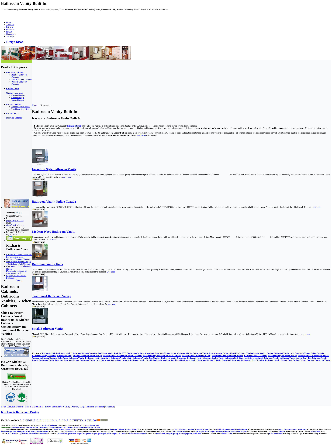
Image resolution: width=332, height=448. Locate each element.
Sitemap (92, 425)
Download (99, 407)
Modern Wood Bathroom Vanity (53, 231)
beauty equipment (290, 429)
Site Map (10, 36)
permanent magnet (75, 434)
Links (54, 407)
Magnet (206, 429)
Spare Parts (24, 434)
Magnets (282, 431)
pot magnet (200, 431)
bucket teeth (302, 429)
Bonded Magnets (241, 429)
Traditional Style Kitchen (21, 109)
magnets (169, 434)
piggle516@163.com (14, 220)
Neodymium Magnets (239, 431)
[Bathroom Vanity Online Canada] (40, 196)
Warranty (75, 407)
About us (10, 25)
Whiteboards (315, 431)
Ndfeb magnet (210, 431)
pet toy (280, 429)
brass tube (198, 429)
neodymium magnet (90, 434)
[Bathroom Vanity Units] (40, 259)
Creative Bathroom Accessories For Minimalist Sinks (19, 255)
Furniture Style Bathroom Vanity (54, 169)
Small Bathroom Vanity (47, 328)
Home (8, 22)
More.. (19, 280)
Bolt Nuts (178, 429)
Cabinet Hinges (17, 97)
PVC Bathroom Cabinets (21, 79)
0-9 (94, 420)
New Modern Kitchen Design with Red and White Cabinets (18, 262)
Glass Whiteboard (275, 434)
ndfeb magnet (112, 434)
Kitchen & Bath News (34, 407)
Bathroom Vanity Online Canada (54, 201)
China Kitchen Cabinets (61, 429)
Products (19, 407)
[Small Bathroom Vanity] (40, 323)
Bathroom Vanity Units (47, 264)
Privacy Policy (64, 407)
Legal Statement (87, 407)
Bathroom (10, 29)
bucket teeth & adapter (137, 434)
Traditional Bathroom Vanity (51, 296)
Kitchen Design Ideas (8, 431)
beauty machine (188, 429)
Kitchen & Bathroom (49, 425)
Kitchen (9, 27)
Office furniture (70, 431)
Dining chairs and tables (26, 431)
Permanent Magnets (223, 431)
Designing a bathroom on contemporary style (16, 272)
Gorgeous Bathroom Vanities (18, 259)
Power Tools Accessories (38, 434)
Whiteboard (62, 434)
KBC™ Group (83, 425)
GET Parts (12, 434)
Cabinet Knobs (17, 100)
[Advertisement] (11, 160)
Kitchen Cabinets (131, 429)
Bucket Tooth (227, 434)
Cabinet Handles (18, 95)
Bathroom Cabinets (117, 429)
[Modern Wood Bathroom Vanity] (40, 226)
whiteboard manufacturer (225, 429)
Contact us (10, 34)
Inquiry (9, 32)
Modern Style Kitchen (20, 107)
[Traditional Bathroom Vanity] (40, 291)
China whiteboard (178, 431)
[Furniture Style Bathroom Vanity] (40, 164)
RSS (97, 425)
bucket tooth (160, 434)
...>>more (67, 177)
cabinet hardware (42, 431)
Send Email (141, 135)
